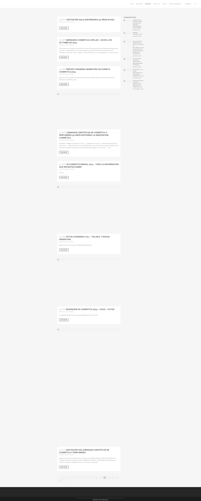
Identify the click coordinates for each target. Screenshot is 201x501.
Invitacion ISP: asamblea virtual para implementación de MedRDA (138, 61)
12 (109, 477)
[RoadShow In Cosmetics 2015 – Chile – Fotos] (89, 282)
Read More (64, 28)
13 (113, 477)
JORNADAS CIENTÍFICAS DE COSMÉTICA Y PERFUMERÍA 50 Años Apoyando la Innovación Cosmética (84, 135)
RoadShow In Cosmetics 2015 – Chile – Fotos (90, 309)
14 (117, 477)
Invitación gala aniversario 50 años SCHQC (91, 19)
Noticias (71, 22)
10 (100, 477)
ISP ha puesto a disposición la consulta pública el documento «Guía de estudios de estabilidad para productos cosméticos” (138, 47)
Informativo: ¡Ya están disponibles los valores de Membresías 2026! (138, 73)
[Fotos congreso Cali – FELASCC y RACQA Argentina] (89, 210)
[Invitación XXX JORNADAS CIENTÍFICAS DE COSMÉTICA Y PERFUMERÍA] (89, 388)
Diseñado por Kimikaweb (100, 499)
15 (59, 481)
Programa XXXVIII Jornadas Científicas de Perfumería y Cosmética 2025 (138, 84)
